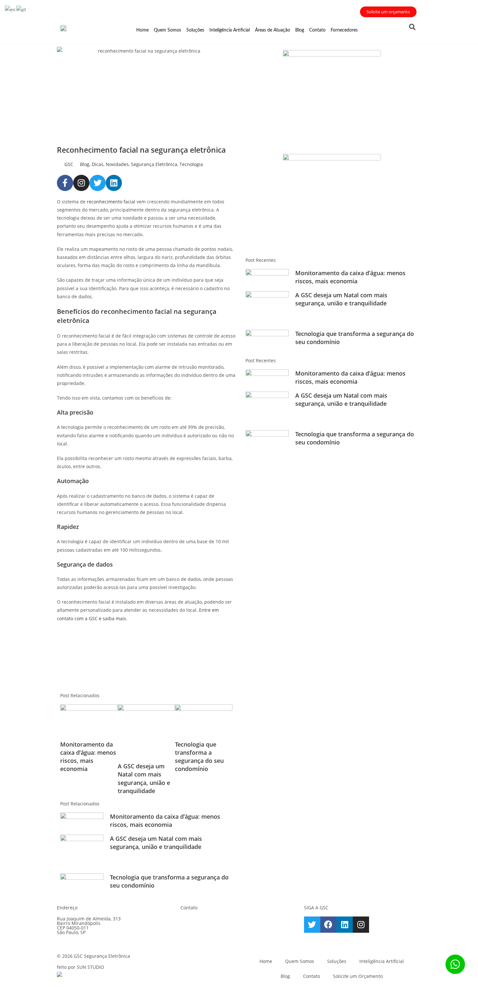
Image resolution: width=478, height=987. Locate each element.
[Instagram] (81, 183)
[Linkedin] (114, 183)
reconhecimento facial (111, 202)
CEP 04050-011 (73, 928)
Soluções (195, 30)
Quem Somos (167, 30)
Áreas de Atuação (272, 30)
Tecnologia (191, 164)
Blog (299, 30)
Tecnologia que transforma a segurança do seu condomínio (199, 756)
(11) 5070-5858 (217, 929)
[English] (10, 9)
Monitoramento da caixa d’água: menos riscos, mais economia (88, 756)
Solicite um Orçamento (358, 976)
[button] (412, 26)
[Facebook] (328, 924)
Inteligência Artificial (229, 30)
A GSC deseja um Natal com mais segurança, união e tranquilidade (144, 778)
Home (142, 30)
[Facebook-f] (65, 183)
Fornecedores (344, 30)
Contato (317, 30)
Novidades (117, 164)
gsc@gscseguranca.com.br (226, 920)
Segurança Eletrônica (154, 164)
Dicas (97, 164)
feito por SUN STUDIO (80, 967)
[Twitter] (97, 183)
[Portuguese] (21, 9)
